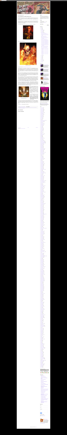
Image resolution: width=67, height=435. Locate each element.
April (41, 58)
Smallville (42, 337)
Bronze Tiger (42, 151)
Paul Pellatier (42, 305)
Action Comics (42, 109)
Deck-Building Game (43, 185)
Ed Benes (42, 193)
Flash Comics (42, 201)
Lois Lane (42, 267)
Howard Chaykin (42, 224)
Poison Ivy (42, 313)
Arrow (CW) (42, 129)
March (42, 59)
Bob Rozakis (42, 146)
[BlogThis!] (27, 106)
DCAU (41, 183)
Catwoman (42, 159)
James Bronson (42, 232)
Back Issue (42, 132)
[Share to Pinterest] (29, 106)
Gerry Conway (34, 107)
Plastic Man (42, 311)
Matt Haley (42, 276)
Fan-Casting (27, 107)
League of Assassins (43, 266)
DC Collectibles (42, 181)
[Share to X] (27, 106)
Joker (41, 249)
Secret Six (42, 333)
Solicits (41, 338)
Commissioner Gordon (43, 169)
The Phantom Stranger (43, 396)
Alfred (41, 119)
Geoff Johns (42, 208)
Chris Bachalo (42, 161)
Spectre (41, 339)
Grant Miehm (42, 212)
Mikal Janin (42, 281)
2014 (41, 28)
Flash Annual (42, 200)
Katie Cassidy (42, 259)
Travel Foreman (42, 357)
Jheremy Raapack (42, 239)
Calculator (42, 156)
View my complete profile (42, 423)
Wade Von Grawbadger (43, 360)
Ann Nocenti (42, 125)
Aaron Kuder (42, 108)
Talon (41, 350)
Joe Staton (42, 245)
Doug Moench (42, 190)
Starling (41, 340)
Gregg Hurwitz (42, 217)
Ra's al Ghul (42, 315)
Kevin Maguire (42, 261)
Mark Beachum (42, 271)
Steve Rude (42, 345)
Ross (41, 327)
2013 (41, 29)
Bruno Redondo (42, 153)
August (42, 55)
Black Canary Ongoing (43, 142)
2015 (41, 27)
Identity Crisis (42, 227)
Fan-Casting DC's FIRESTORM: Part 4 (44, 41)
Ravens (41, 318)
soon (21, 104)
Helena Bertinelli (42, 222)
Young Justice (42, 365)
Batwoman (42, 137)
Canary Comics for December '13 (44, 47)
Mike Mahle (42, 283)
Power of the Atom (43, 385)
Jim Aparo (42, 240)
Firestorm (29, 107)
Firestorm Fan (31, 107)
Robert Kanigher (42, 323)
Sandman (42, 330)
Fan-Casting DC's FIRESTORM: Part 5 (44, 40)
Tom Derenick (42, 354)
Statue (41, 342)
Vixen (41, 359)
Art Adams (42, 130)
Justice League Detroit (43, 383)
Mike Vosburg (42, 288)
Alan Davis (42, 115)
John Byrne (42, 246)
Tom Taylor (42, 355)
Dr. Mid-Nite (42, 191)
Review (41, 320)
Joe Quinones (42, 244)
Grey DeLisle (42, 218)
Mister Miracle (42, 290)
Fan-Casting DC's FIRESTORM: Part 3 (44, 42)
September (42, 32)
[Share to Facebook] (28, 106)
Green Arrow (42, 213)
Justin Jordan (42, 257)
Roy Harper (42, 328)
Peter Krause (42, 308)
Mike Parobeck (42, 286)
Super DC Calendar (42, 347)
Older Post (37, 127)
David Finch (42, 178)
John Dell (41, 247)
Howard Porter (42, 225)
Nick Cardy (42, 298)
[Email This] (26, 106)
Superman (42, 349)
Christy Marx (42, 164)
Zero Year (42, 367)
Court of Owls (42, 171)
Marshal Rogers (42, 273)
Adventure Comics (42, 112)
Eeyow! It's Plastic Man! (43, 379)
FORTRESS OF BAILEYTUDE (44, 381)
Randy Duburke (42, 317)
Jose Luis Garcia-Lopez (43, 251)
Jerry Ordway (42, 237)
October (42, 31)
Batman (41, 136)
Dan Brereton (42, 176)
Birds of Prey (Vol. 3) (42, 141)
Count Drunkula (45, 419)
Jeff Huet (41, 235)
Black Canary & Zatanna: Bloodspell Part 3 (46, 77)
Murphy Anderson (42, 293)
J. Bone (41, 230)
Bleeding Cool (42, 144)
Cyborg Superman (42, 175)
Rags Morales (42, 316)
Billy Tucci (42, 139)
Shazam (41, 335)
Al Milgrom (20, 107)
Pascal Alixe (42, 303)
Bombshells (42, 147)
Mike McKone (42, 284)
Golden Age (42, 210)
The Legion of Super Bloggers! (44, 395)
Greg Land (42, 215)
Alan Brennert (42, 114)
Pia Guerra (42, 310)
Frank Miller (42, 202)
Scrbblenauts (42, 332)
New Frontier (42, 295)
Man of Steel (42, 268)
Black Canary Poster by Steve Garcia (46, 81)
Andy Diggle (42, 124)
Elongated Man (42, 196)
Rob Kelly (42, 322)
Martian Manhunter (42, 274)
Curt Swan (42, 174)
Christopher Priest (42, 163)
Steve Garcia (42, 344)
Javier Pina (42, 234)
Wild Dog (41, 362)
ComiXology (42, 168)
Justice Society (42, 256)
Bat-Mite (41, 135)
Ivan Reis (41, 229)
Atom (41, 131)
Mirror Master (42, 289)
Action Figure (42, 110)
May (41, 57)
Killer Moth (42, 262)
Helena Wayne (42, 382)
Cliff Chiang (42, 166)
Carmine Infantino (42, 158)
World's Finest (42, 364)
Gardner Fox (42, 205)
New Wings (42, 296)
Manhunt (41, 269)
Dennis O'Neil (42, 186)
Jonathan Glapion (42, 250)
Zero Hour (42, 366)
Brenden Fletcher (42, 149)
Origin (41, 301)
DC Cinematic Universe (24, 107)
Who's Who (42, 361)
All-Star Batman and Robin (43, 120)
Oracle (41, 300)
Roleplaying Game (42, 325)
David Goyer (42, 179)
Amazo (41, 122)
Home (28, 127)
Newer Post (19, 127)
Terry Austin (42, 352)
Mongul (41, 291)
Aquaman (42, 127)
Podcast (41, 312)
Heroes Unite (42, 223)
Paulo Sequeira (42, 306)
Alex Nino (42, 117)
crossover (42, 173)
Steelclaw (42, 343)
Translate (45, 22)
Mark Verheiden (42, 272)
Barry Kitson (42, 134)
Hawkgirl (41, 220)
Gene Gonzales (42, 207)
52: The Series (42, 107)
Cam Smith (42, 157)
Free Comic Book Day (43, 203)
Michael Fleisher (42, 279)
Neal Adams (42, 294)
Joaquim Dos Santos (43, 242)
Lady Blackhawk (42, 264)
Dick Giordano (42, 188)
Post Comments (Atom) (23, 128)
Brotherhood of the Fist (43, 152)
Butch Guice (42, 154)
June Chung (42, 254)
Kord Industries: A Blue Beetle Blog (44, 384)
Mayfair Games (42, 278)
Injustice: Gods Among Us (43, 228)
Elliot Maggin (42, 195)
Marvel (35, 107)
